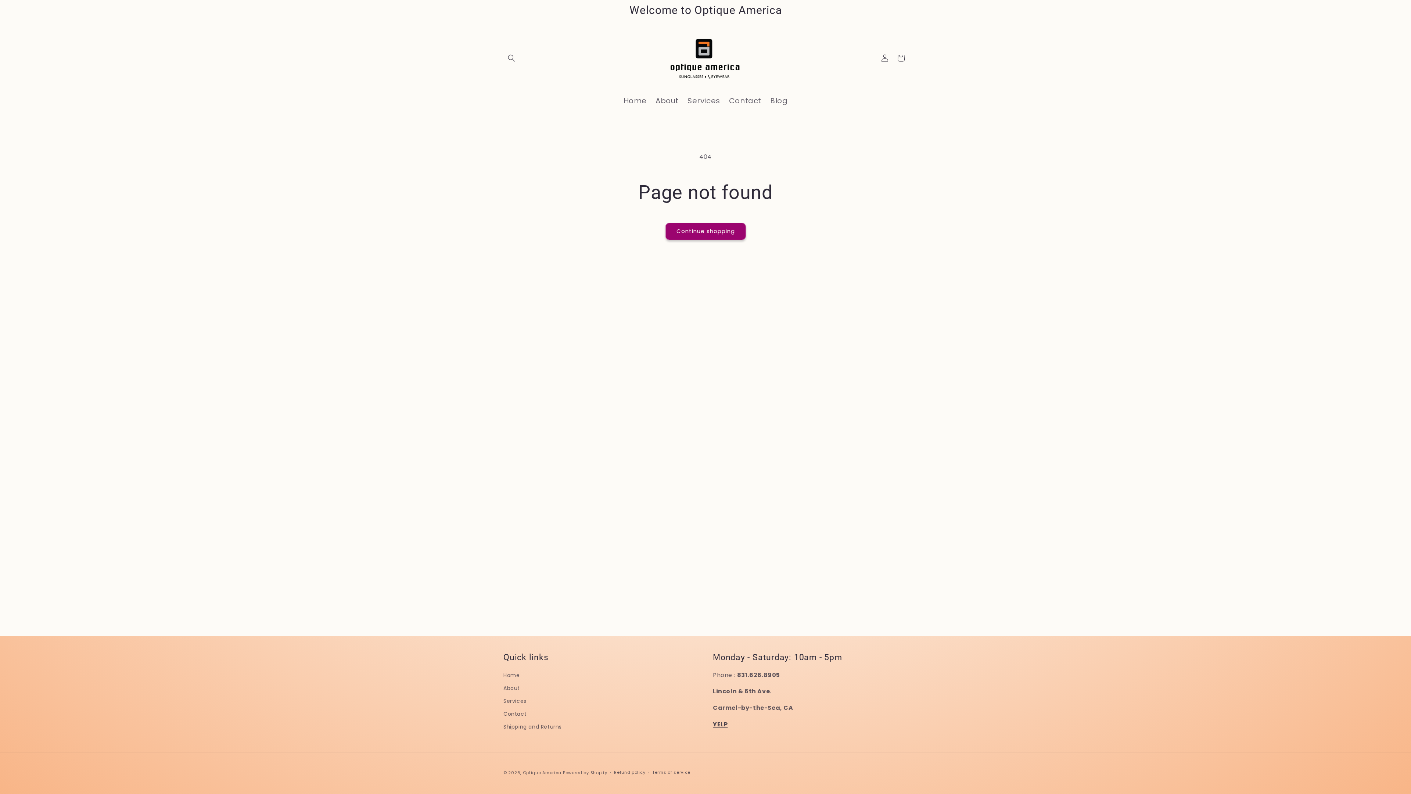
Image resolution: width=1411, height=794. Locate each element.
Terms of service (671, 772)
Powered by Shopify (585, 773)
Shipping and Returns (532, 726)
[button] (511, 58)
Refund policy (629, 772)
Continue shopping (705, 231)
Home (511, 675)
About (511, 688)
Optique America (542, 773)
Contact (515, 714)
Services (515, 701)
